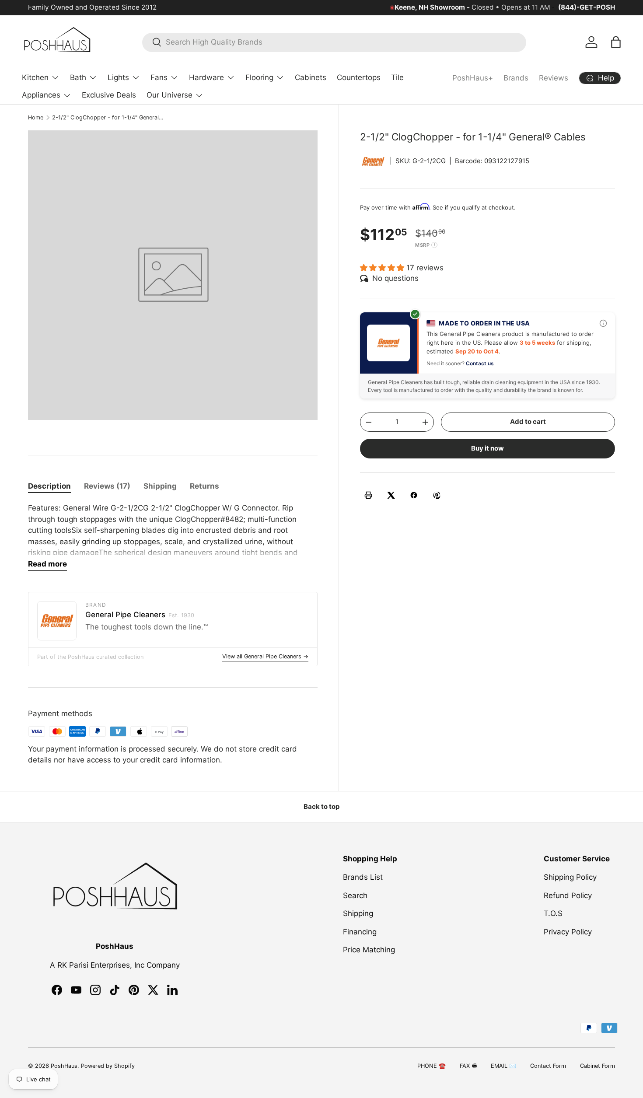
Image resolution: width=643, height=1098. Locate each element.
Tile (397, 77)
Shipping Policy (570, 877)
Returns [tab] (204, 486)
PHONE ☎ (431, 1066)
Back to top (321, 807)
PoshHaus (64, 1066)
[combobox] (334, 42)
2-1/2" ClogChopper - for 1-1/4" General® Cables (108, 117)
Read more (47, 563)
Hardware (206, 77)
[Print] (368, 495)
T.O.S (553, 913)
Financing (360, 931)
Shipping (358, 913)
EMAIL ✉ (503, 1066)
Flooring (259, 77)
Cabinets (310, 77)
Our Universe (169, 95)
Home (35, 117)
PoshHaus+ (472, 77)
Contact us (480, 363)
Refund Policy (568, 895)
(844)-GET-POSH (586, 7)
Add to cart (528, 422)
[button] (616, 42)
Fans (159, 77)
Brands (515, 77)
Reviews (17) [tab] (107, 486)
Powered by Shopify (108, 1066)
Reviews (553, 77)
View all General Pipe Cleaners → (265, 656)
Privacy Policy (568, 931)
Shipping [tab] (160, 486)
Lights (118, 77)
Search (355, 895)
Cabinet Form (597, 1066)
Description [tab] (49, 486)
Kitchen (35, 77)
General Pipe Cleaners (139, 614)
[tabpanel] (173, 537)
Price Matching (369, 949)
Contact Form (548, 1066)
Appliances (41, 95)
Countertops (359, 77)
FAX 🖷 (468, 1066)
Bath (78, 77)
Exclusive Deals (109, 95)
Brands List (363, 877)
